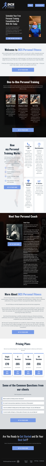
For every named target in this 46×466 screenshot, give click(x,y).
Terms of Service (26, 461)
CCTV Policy (36, 460)
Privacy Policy (31, 461)
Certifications (41, 460)
